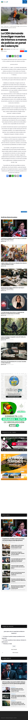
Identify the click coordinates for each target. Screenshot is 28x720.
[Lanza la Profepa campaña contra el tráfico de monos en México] (14, 326)
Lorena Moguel (6, 49)
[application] (14, 443)
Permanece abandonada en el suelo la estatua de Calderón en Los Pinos (18, 580)
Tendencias (4, 663)
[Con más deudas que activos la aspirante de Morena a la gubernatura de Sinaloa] (14, 302)
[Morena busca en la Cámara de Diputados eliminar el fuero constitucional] (6, 587)
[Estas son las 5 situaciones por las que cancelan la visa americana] (14, 351)
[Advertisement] (14, 194)
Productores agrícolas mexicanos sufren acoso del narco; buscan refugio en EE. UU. (18, 703)
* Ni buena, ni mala (7, 643)
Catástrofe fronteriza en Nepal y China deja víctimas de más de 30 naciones (18, 696)
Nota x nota (6, 26)
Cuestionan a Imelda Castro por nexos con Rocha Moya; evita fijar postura (13, 239)
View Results (14, 649)
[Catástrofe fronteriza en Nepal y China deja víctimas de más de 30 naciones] (6, 696)
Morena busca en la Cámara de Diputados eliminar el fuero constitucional (18, 587)
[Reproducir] (2, 450)
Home (2, 26)
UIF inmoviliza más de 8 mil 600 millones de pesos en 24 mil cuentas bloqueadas (13, 682)
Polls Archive (15, 652)
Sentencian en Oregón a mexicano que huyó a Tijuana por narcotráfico (12, 288)
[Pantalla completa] (25, 450)
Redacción (4, 241)
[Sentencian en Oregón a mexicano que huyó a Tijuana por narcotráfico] (14, 277)
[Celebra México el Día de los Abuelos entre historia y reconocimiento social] (14, 253)
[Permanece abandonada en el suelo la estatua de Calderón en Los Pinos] (6, 580)
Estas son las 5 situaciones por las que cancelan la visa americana (13, 362)
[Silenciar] (23, 450)
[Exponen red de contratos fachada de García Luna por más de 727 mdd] (6, 690)
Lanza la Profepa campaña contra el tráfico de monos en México (13, 337)
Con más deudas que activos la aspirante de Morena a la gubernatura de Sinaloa (12, 313)
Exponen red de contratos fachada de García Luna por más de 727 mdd (17, 690)
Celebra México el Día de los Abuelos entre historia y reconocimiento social (14, 263)
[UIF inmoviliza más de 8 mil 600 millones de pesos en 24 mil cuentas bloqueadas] (14, 671)
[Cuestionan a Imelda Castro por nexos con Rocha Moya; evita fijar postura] (14, 228)
